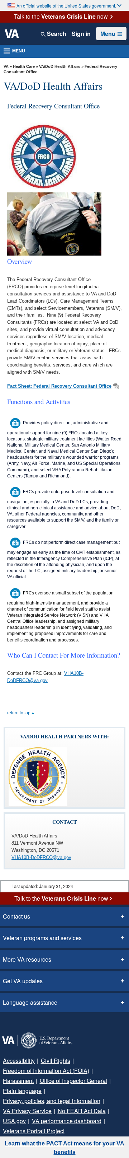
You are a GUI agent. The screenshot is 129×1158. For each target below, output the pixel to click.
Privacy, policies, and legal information (51, 1101)
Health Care (24, 66)
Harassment (18, 1081)
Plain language (22, 1091)
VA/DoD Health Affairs (59, 66)
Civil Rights (55, 1060)
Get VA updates (23, 981)
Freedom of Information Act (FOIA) (46, 1070)
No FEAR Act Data (82, 1111)
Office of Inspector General (73, 1081)
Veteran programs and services (42, 938)
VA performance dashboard (66, 1121)
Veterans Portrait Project (33, 1131)
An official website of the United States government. (66, 6)
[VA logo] (12, 33)
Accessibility (19, 1060)
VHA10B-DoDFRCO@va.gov (41, 857)
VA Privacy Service (27, 1111)
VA (6, 66)
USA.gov (14, 1121)
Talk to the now (61, 16)
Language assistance (30, 1002)
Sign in (81, 34)
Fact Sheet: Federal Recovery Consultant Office (59, 386)
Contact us (16, 916)
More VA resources (27, 959)
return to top (19, 712)
